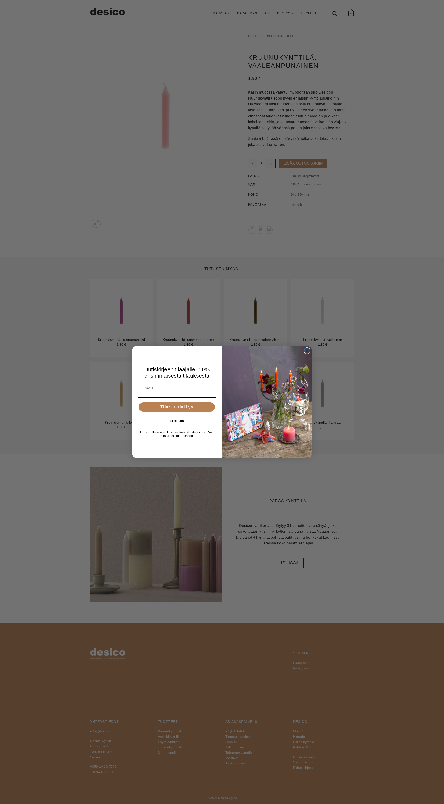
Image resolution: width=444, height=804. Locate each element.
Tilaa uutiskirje (176, 407)
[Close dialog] (307, 351)
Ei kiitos (177, 420)
